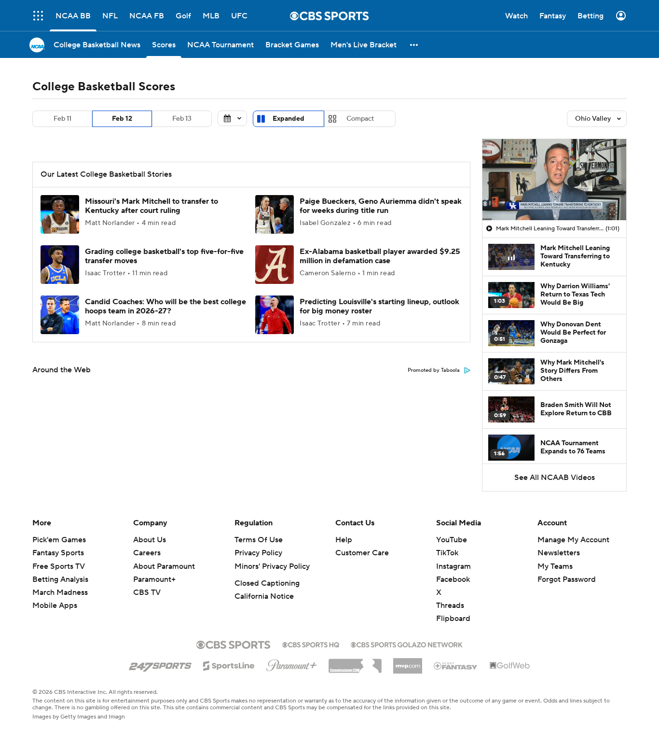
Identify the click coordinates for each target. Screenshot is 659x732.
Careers (147, 553)
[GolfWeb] (510, 666)
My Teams (555, 566)
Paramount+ (154, 579)
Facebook (453, 579)
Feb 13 (182, 118)
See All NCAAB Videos (554, 477)
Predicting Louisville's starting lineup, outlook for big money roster (379, 306)
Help (343, 540)
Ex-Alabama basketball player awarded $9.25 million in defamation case (380, 256)
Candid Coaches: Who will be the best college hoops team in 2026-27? (165, 306)
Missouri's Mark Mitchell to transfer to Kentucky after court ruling (151, 206)
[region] (554, 179)
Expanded (288, 118)
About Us (149, 540)
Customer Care (362, 553)
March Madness (60, 592)
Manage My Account (573, 540)
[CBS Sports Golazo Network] (407, 643)
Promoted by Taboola (434, 370)
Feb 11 (62, 118)
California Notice (264, 596)
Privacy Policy (258, 553)
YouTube (451, 540)
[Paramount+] (291, 663)
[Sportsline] (229, 664)
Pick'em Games (59, 540)
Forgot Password (566, 579)
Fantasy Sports (58, 553)
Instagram (453, 566)
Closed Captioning (267, 583)
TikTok (447, 553)
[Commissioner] (355, 662)
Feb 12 (122, 118)
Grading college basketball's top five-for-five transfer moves (164, 256)
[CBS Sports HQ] (310, 643)
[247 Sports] (160, 664)
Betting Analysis (60, 579)
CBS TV (147, 592)
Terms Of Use (258, 540)
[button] (38, 15)
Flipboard (453, 618)
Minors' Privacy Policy (272, 566)
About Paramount (164, 566)
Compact (360, 118)
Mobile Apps (54, 605)
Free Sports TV (58, 566)
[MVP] (407, 662)
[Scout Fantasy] (456, 665)
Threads (450, 605)
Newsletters (558, 553)
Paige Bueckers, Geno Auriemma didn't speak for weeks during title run (381, 206)
